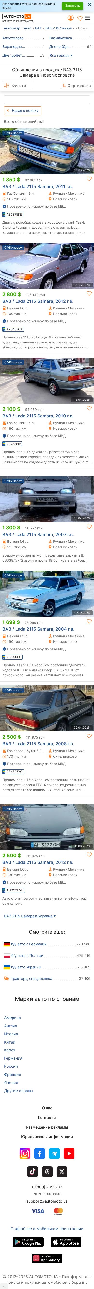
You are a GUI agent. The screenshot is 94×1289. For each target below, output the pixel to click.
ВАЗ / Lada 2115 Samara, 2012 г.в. (37, 301)
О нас (47, 1108)
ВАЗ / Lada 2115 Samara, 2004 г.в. (38, 629)
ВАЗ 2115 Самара (58, 28)
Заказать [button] (72, 5)
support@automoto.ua (47, 1201)
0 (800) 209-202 (47, 1187)
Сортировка (79, 85)
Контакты (47, 1117)
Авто (27, 28)
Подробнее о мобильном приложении (47, 1228)
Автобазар (12, 28)
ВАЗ (38, 28)
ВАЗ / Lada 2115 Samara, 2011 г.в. (37, 186)
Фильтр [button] (19, 85)
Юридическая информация (47, 1136)
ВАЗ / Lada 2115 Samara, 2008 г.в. (38, 743)
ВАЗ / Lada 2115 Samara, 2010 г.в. (38, 415)
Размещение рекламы (47, 1127)
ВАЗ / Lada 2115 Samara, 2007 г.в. (38, 534)
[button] (89, 18)
